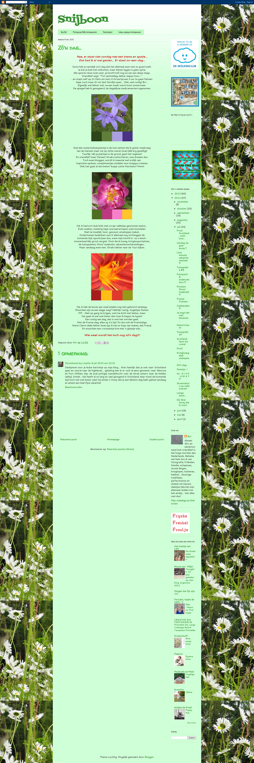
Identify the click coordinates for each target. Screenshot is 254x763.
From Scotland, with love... (183, 234)
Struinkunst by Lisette (78, 363)
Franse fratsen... (183, 300)
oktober (182, 208)
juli (179, 226)
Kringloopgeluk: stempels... (183, 356)
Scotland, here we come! (182, 341)
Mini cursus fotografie (130, 32)
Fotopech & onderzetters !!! (183, 278)
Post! (180, 348)
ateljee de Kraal (183, 707)
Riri (189, 436)
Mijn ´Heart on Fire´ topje (190, 608)
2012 (177, 197)
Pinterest (107, 32)
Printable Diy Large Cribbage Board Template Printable (184, 627)
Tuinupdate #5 (182, 269)
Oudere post (156, 439)
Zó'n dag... (182, 365)
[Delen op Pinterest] (107, 342)
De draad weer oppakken (190, 555)
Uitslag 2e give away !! (182, 245)
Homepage (113, 439)
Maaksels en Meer (184, 671)
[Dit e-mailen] (96, 342)
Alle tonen (191, 723)
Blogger (149, 757)
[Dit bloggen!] (99, 342)
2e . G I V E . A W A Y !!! (183, 376)
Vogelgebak (190, 676)
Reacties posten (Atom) (120, 449)
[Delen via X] (102, 342)
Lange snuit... (181, 394)
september (183, 212)
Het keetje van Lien (182, 547)
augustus (182, 220)
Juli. (176, 593)
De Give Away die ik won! (183, 402)
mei (179, 414)
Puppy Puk (189, 711)
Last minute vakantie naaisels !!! (182, 258)
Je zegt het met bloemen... (183, 316)
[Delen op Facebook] (104, 342)
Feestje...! (182, 369)
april (180, 419)
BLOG (64, 32)
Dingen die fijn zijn (184, 591)
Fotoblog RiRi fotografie (85, 32)
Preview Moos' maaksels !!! (183, 290)
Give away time (188, 641)
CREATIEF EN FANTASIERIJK (183, 621)
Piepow (178, 653)
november (182, 201)
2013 (177, 193)
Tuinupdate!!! (182, 333)
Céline (189, 692)
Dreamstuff (181, 635)
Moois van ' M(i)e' (183, 566)
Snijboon (83, 19)
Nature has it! (183, 326)
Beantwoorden (73, 387)
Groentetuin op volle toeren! (183, 386)
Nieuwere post (68, 439)
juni (179, 410)
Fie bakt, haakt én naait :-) (184, 600)
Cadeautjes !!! (183, 307)
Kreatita (179, 689)
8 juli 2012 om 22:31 (103, 363)
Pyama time (189, 658)
